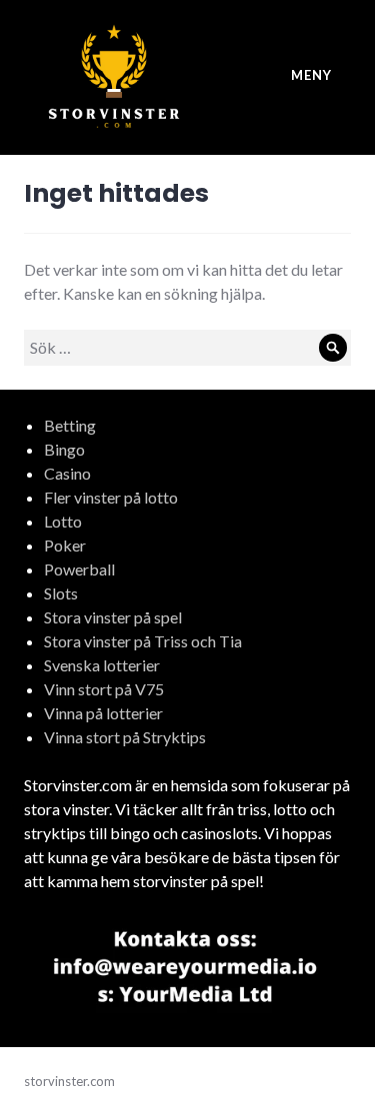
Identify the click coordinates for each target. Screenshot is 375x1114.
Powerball (79, 568)
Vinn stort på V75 (104, 688)
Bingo (64, 449)
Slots (61, 592)
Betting (70, 425)
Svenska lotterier (102, 664)
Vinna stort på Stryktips (125, 736)
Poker (65, 545)
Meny (311, 75)
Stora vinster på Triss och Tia (143, 640)
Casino (67, 473)
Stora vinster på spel (113, 616)
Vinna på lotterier (103, 712)
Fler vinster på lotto (111, 497)
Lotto (63, 521)
